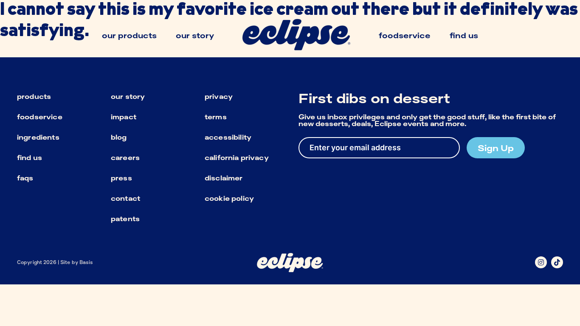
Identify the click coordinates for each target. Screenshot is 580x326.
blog (119, 137)
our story (128, 96)
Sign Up (496, 148)
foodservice (39, 116)
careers (125, 157)
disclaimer (224, 178)
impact (123, 116)
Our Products (129, 35)
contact (125, 198)
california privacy (237, 157)
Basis (86, 262)
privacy (219, 96)
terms (216, 116)
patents (125, 218)
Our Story (195, 35)
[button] (541, 262)
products (34, 96)
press (121, 178)
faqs (25, 178)
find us (29, 157)
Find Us (464, 35)
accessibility (228, 137)
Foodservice (405, 35)
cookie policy (229, 198)
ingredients (38, 137)
